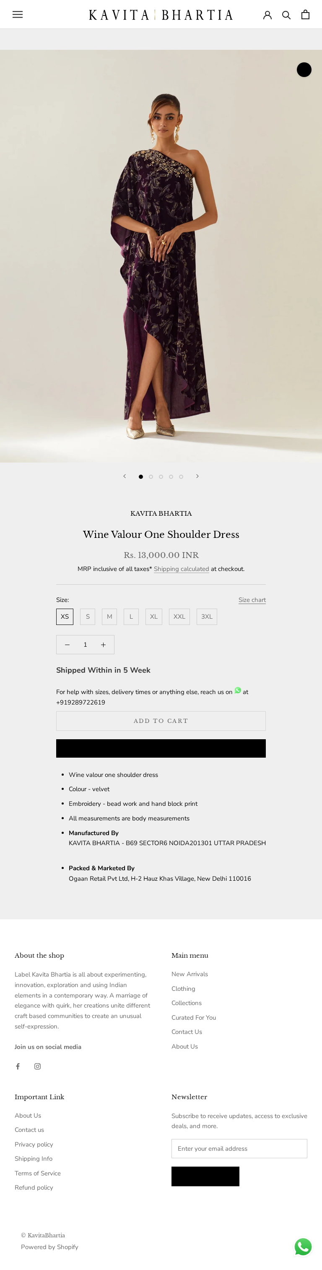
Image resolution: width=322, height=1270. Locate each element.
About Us (184, 1046)
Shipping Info (33, 1158)
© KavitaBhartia (43, 1235)
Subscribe (205, 1176)
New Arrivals (189, 974)
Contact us (29, 1130)
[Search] (286, 14)
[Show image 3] (161, 477)
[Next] (197, 476)
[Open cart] (305, 14)
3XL (207, 616)
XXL (179, 616)
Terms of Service (38, 1173)
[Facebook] (18, 1066)
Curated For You (193, 1017)
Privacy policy (34, 1144)
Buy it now (161, 749)
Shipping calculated (181, 569)
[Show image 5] (181, 477)
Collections (186, 1003)
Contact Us (186, 1032)
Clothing (183, 989)
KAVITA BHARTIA (161, 513)
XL (154, 616)
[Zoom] (304, 69)
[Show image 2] (151, 477)
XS (65, 616)
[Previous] (124, 476)
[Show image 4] (171, 477)
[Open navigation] (18, 14)
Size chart (252, 600)
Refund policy (34, 1187)
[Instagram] (37, 1066)
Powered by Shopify (49, 1247)
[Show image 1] (141, 477)
